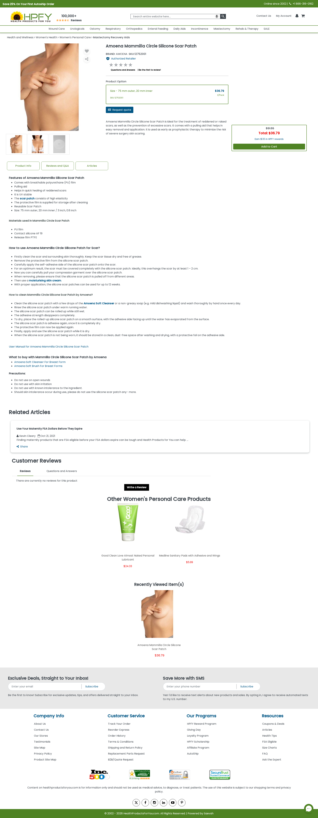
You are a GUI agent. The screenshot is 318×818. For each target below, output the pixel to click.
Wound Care (57, 29)
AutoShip (193, 754)
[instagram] (154, 802)
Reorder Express (118, 730)
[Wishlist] (86, 51)
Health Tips (269, 736)
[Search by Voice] (217, 16)
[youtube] (172, 802)
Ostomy (95, 29)
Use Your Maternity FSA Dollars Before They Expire (49, 429)
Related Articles (29, 412)
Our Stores (41, 736)
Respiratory (113, 29)
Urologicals (77, 29)
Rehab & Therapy (247, 29)
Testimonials (42, 742)
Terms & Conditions (120, 742)
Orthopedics (134, 29)
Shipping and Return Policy (125, 748)
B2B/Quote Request (120, 759)
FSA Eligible (269, 742)
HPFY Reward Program (201, 724)
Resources (272, 716)
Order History (117, 736)
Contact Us (263, 16)
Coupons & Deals (273, 724)
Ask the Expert (271, 759)
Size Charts (269, 748)
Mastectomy (221, 29)
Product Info (23, 166)
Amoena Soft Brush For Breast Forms (38, 366)
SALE (267, 29)
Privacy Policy (43, 754)
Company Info (49, 716)
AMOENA (116, 54)
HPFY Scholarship (198, 742)
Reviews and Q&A (57, 166)
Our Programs (201, 716)
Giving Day (194, 730)
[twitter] (136, 802)
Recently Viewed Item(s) (159, 584)
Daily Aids (179, 29)
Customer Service (126, 716)
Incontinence (199, 29)
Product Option (116, 81)
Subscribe (91, 686)
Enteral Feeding (158, 29)
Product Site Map (45, 759)
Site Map (39, 748)
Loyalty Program (198, 736)
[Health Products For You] (31, 16)
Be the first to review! (150, 69)
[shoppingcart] (303, 16)
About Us (40, 724)
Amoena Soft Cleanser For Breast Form (40, 362)
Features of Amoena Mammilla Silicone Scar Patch (46, 178)
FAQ (265, 754)
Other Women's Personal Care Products (159, 499)
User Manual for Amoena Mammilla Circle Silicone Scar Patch (48, 347)
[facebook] (145, 802)
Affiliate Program (198, 748)
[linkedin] (163, 802)
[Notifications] (297, 16)
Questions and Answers (123, 69)
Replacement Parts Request (126, 754)
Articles (92, 166)
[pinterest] (182, 802)
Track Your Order (119, 724)
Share (24, 446)
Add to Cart (269, 146)
